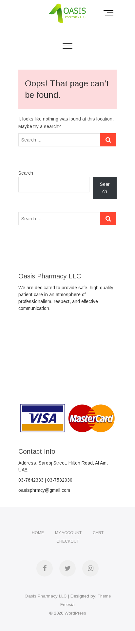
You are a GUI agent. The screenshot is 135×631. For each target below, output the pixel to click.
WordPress (75, 613)
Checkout (67, 541)
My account (68, 533)
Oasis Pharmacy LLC (46, 596)
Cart (98, 533)
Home (38, 533)
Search (25, 173)
